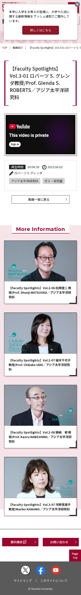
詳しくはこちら (40, 30)
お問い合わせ (59, 542)
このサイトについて (54, 580)
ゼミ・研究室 (53, 181)
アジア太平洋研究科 (24, 181)
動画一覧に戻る (38, 199)
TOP (4, 47)
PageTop (75, 555)
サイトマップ (23, 580)
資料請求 (16, 542)
